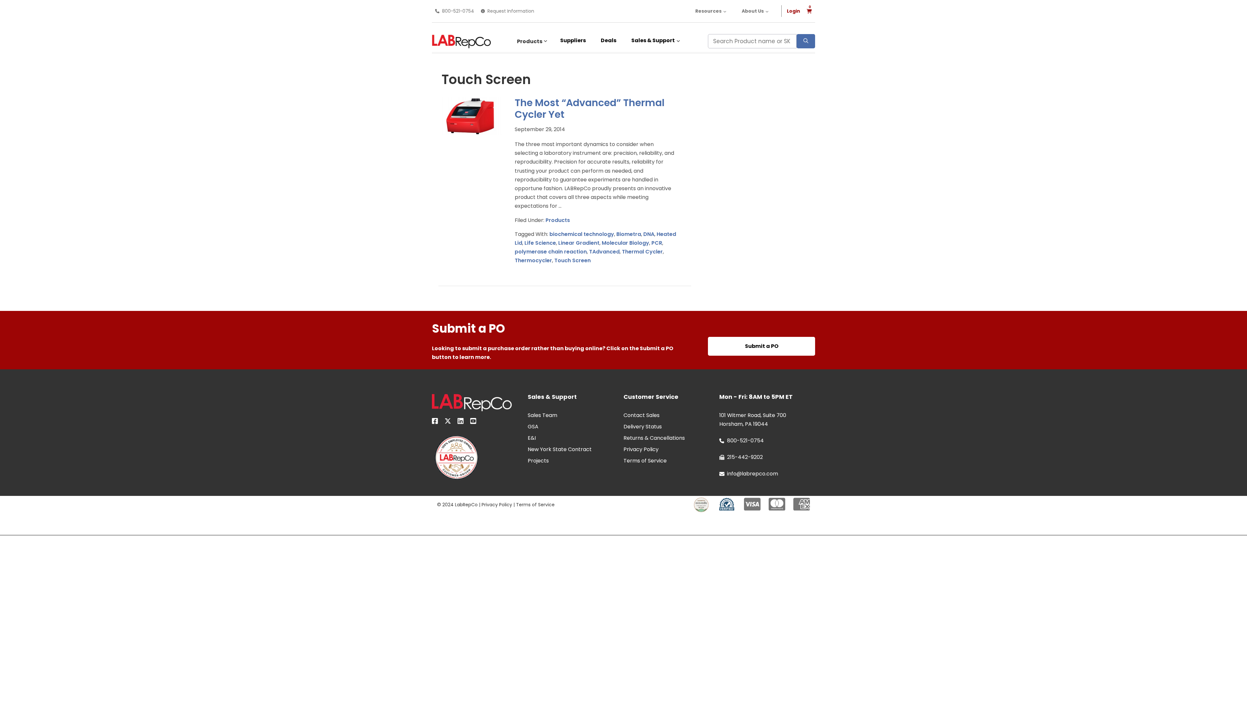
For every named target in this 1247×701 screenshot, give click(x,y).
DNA (648, 234)
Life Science (540, 243)
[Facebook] (435, 422)
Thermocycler (533, 260)
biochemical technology (581, 234)
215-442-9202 (745, 457)
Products (529, 41)
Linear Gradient (578, 243)
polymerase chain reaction (551, 251)
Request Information (510, 11)
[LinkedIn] (461, 422)
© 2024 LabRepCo (457, 504)
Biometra (628, 234)
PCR (656, 243)
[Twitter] (448, 422)
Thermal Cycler (642, 251)
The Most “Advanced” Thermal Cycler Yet (589, 108)
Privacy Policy (497, 504)
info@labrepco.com (752, 473)
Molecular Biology (625, 243)
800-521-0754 (458, 11)
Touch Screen (572, 260)
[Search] (806, 41)
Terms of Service (535, 504)
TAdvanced (604, 251)
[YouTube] (473, 422)
